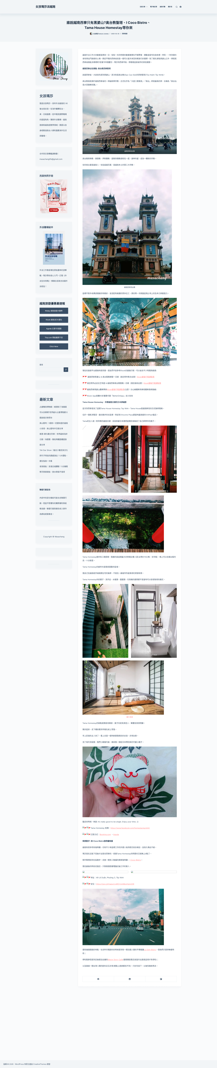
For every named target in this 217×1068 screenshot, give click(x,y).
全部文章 (142, 7)
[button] (54, 311)
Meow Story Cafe (115, 959)
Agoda (116, 834)
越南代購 (162, 7)
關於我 (170, 7)
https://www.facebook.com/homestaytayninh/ (130, 828)
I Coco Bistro (135, 860)
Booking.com (105, 834)
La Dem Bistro (150, 950)
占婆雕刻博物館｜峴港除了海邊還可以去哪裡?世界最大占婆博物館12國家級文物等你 (54, 412)
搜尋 (41, 365)
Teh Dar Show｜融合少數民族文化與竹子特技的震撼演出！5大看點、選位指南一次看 (54, 455)
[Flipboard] (161, 979)
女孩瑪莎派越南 (45, 6)
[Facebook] (180, 7)
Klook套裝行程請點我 (145, 377)
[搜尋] (176, 7)
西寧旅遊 (124, 34)
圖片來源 (154, 655)
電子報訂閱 (153, 7)
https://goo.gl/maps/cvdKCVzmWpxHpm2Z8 (115, 884)
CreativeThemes (39, 1064)
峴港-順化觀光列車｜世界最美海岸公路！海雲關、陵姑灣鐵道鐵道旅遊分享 (53, 439)
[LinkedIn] (129, 979)
